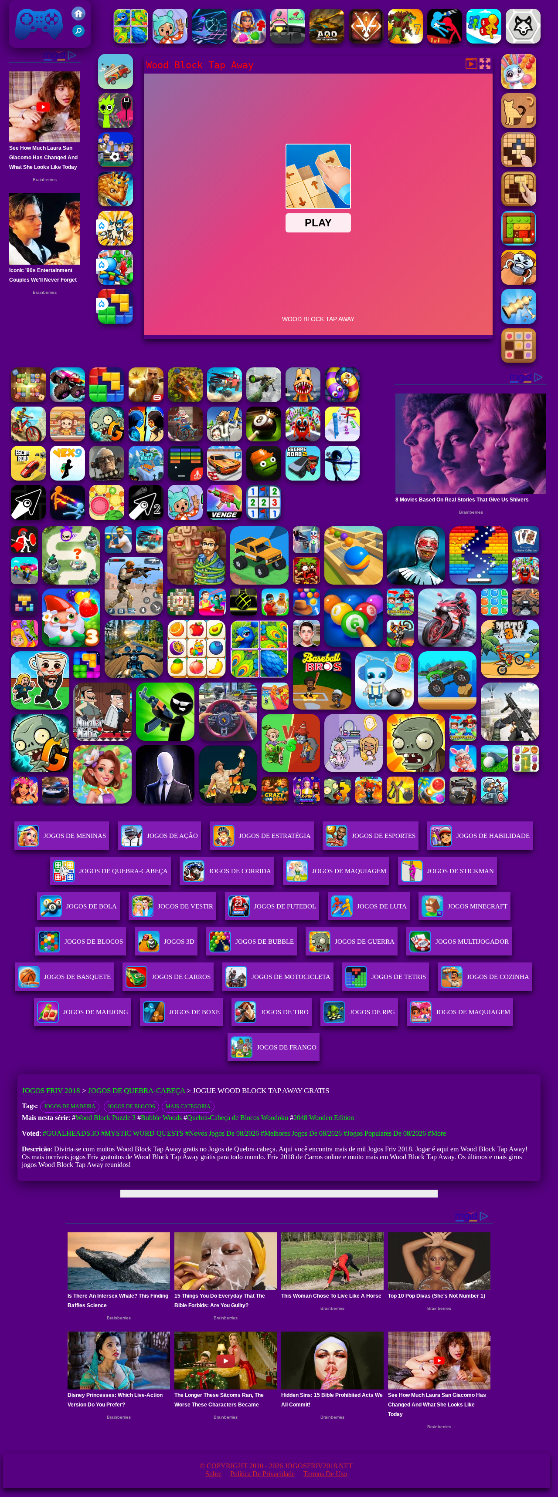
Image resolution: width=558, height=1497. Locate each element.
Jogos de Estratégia (275, 835)
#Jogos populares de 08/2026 (385, 1133)
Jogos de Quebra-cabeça (123, 871)
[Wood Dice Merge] (28, 400)
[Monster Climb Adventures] (67, 400)
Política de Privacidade (262, 1473)
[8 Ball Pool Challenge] (263, 439)
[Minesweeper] (263, 517)
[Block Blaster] (115, 321)
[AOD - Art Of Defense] (327, 41)
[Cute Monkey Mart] (67, 439)
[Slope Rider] (146, 478)
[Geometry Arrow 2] (146, 517)
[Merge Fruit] (106, 517)
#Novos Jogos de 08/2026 (222, 1133)
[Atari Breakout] (185, 478)
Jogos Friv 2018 (35, 43)
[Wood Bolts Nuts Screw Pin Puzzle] (518, 282)
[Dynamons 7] (405, 41)
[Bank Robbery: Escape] (224, 439)
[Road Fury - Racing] (224, 400)
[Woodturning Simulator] (518, 321)
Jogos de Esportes (383, 835)
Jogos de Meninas (75, 835)
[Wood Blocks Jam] (518, 243)
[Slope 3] (209, 41)
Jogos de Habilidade (493, 835)
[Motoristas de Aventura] (115, 86)
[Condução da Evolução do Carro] (287, 41)
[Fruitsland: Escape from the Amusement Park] (303, 439)
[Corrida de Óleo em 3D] (483, 41)
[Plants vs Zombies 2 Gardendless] (106, 439)
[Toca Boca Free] (170, 41)
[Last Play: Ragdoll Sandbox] (106, 478)
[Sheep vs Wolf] (523, 41)
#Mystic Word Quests (142, 1133)
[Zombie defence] (115, 282)
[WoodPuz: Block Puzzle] (518, 125)
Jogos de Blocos (131, 1106)
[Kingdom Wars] (115, 243)
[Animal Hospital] (303, 400)
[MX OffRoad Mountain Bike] (28, 439)
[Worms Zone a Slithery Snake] (342, 400)
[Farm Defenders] (185, 400)
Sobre (213, 1473)
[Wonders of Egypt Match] (248, 41)
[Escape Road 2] (303, 478)
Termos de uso (325, 1473)
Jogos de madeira (69, 1106)
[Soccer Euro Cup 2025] (115, 164)
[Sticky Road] (185, 439)
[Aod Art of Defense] (366, 41)
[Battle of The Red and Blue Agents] (444, 41)
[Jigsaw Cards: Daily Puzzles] (130, 41)
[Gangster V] (146, 400)
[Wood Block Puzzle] (518, 204)
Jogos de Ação (172, 835)
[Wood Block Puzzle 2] (518, 360)
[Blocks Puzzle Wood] (518, 164)
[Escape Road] (28, 478)
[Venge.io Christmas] (224, 517)
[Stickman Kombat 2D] (146, 439)
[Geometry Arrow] (28, 517)
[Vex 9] (67, 478)
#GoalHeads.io (71, 1133)
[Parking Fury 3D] (224, 478)
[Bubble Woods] (518, 86)
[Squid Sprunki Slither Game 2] (115, 125)
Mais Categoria (188, 1106)
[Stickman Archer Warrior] (342, 478)
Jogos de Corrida (240, 871)
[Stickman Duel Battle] (67, 517)
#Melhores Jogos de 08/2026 (301, 1133)
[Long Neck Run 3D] (342, 439)
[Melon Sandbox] (263, 478)
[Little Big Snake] (115, 204)
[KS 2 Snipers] (263, 400)
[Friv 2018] (78, 18)
